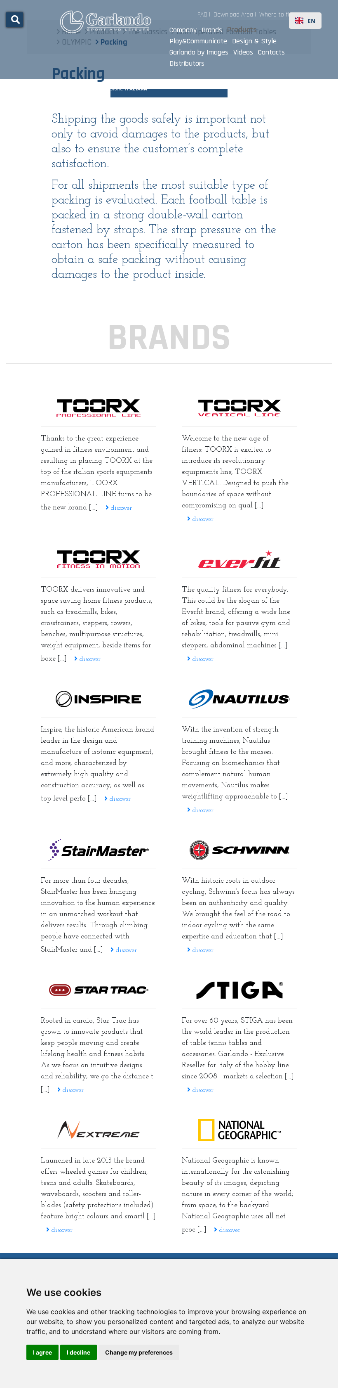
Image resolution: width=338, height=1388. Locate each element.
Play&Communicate (198, 41)
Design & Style (254, 41)
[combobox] (305, 20)
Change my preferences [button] (139, 1352)
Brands (212, 30)
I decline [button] (78, 1352)
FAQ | (203, 14)
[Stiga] (239, 990)
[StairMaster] (98, 850)
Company (183, 30)
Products (242, 29)
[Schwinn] (239, 850)
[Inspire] (98, 699)
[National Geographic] (239, 1130)
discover (120, 508)
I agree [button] (42, 1352)
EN (311, 21)
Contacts (271, 52)
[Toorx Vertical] (239, 407)
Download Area (233, 14)
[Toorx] (98, 559)
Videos (243, 52)
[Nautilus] (239, 699)
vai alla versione (115, 88)
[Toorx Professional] (98, 407)
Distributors (186, 63)
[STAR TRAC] (98, 990)
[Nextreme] (98, 1129)
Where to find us (281, 14)
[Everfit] (239, 559)
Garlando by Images (198, 52)
